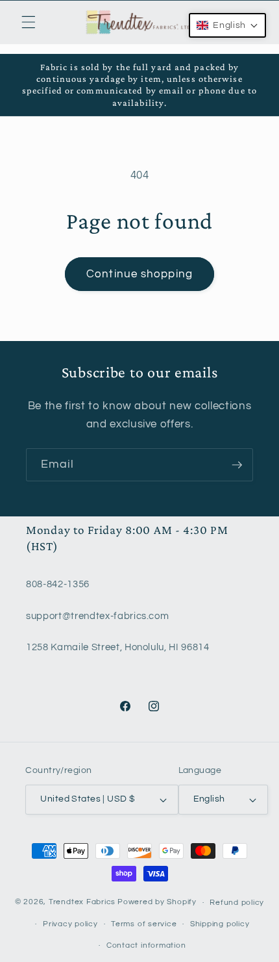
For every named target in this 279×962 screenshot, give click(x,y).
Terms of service (143, 924)
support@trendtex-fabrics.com (97, 616)
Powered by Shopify (157, 902)
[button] (28, 22)
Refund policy (237, 902)
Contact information (146, 945)
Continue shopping (139, 273)
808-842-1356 (58, 584)
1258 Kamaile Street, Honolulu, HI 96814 (118, 647)
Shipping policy (220, 924)
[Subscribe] (236, 465)
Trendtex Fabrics (82, 902)
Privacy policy (70, 924)
